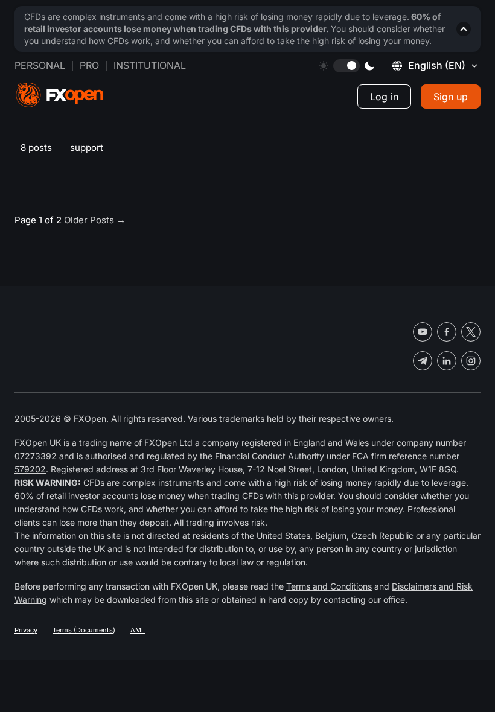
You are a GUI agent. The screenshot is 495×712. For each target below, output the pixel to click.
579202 (30, 469)
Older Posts (95, 220)
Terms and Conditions (329, 586)
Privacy (25, 630)
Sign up (450, 97)
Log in (384, 97)
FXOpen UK (37, 442)
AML (137, 630)
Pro (89, 65)
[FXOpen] (59, 95)
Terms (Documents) (84, 630)
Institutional (149, 65)
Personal (39, 65)
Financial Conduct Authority (269, 456)
